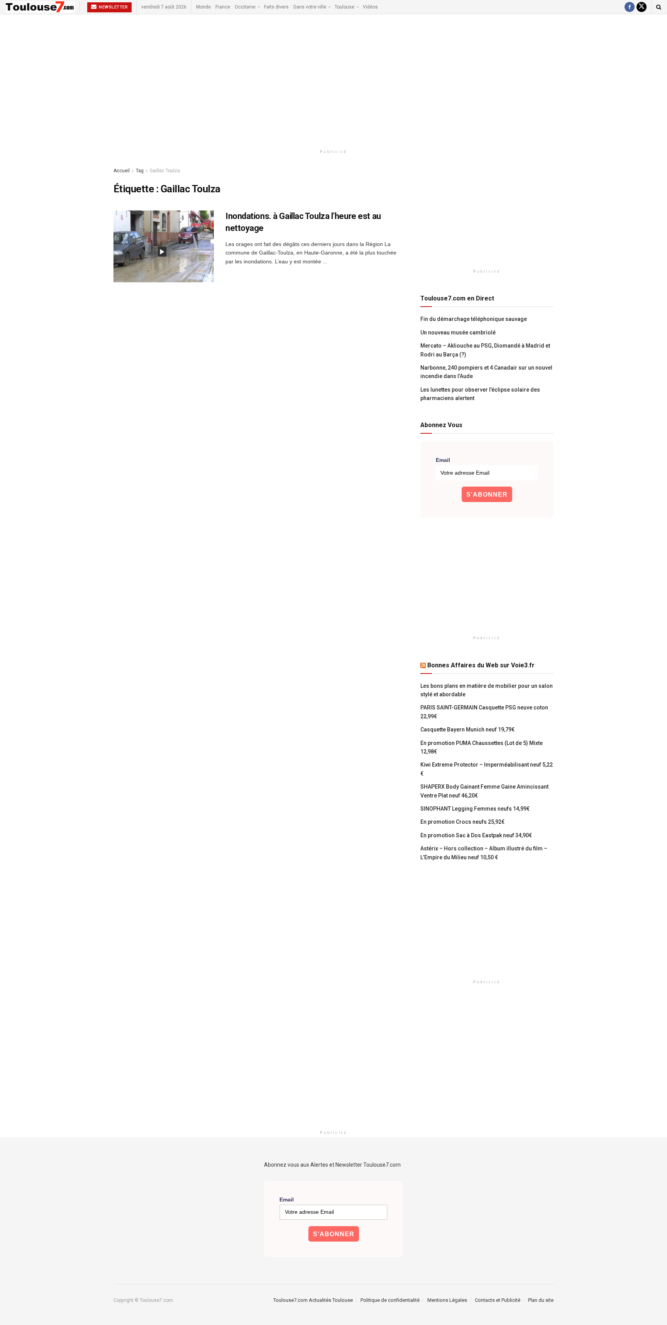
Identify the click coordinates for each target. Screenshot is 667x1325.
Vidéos (370, 7)
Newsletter (113, 7)
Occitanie (245, 7)
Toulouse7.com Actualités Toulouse (313, 1300)
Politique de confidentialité (390, 1300)
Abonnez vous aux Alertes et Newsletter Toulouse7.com (332, 1165)
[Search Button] (658, 7)
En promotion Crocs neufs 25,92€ (462, 822)
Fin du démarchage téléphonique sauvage (473, 319)
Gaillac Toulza (165, 170)
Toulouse (344, 7)
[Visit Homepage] (40, 7)
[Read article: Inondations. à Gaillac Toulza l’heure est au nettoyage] (163, 246)
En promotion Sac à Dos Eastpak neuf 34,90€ (476, 835)
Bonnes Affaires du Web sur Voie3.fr (481, 665)
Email (443, 460)
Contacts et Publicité (497, 1300)
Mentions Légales (447, 1300)
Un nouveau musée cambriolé (458, 332)
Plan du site (541, 1300)
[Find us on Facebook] (630, 7)
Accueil (121, 170)
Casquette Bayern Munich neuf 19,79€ (467, 729)
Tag (140, 170)
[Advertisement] (333, 80)
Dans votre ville (309, 7)
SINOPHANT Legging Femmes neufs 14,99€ (475, 809)
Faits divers (276, 7)
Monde (203, 7)
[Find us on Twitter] (642, 7)
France (222, 7)
